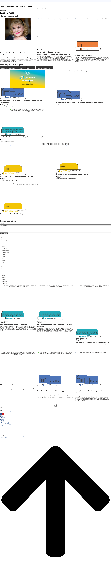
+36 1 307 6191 (2, 408)
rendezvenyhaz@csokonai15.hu (6, 411)
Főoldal (2, 8)
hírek (17, 6)
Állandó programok (46, 8)
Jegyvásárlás (63, 8)
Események (37, 8)
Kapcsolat (30, 6)
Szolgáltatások (10, 6)
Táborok (31, 8)
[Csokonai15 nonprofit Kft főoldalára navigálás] (6, 4)
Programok (22, 6)
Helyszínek (2, 6)
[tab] (4, 67)
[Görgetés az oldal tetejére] (55, 564)
